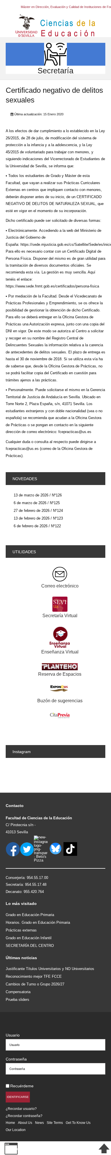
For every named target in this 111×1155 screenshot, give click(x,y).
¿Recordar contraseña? (24, 1116)
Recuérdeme (22, 1086)
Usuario (13, 1035)
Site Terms (55, 1122)
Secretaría (55, 70)
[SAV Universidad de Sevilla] (18, 1025)
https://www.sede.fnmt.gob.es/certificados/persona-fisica (52, 286)
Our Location (16, 1130)
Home (10, 1122)
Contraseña (16, 1059)
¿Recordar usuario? (21, 1108)
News (39, 1122)
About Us (25, 1122)
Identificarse (18, 1096)
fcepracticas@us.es (74, 432)
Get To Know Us (78, 1122)
